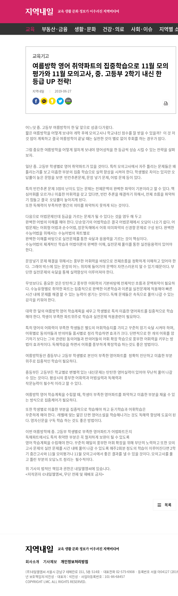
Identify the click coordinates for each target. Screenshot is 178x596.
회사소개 (32, 561)
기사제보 (50, 561)
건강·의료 (113, 29)
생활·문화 (85, 29)
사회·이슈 (141, 29)
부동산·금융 (55, 29)
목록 (168, 504)
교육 (30, 29)
